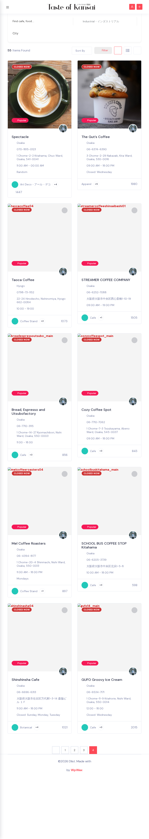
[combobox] (72, 33)
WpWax (76, 770)
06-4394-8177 (26, 556)
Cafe (93, 317)
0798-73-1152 (25, 292)
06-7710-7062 (96, 422)
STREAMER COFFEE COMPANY (105, 280)
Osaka (21, 143)
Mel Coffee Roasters (29, 543)
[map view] (137, 50)
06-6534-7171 (95, 692)
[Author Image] (63, 128)
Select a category (88, 21)
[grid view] (118, 50)
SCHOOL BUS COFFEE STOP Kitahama (103, 545)
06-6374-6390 (97, 149)
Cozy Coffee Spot (96, 409)
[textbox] (15, 33)
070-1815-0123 (26, 149)
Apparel (86, 184)
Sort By (80, 50)
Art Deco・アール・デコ (35, 184)
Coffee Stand (28, 321)
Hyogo (21, 286)
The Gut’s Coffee (95, 136)
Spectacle (20, 136)
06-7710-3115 (25, 426)
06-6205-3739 (97, 559)
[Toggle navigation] (7, 7)
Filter (105, 50)
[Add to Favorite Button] (65, 67)
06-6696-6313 (26, 692)
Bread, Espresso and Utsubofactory (28, 411)
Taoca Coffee (23, 280)
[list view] (128, 50)
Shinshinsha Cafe (25, 679)
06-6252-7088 (97, 292)
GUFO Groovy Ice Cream (101, 679)
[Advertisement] (74, 808)
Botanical (26, 727)
